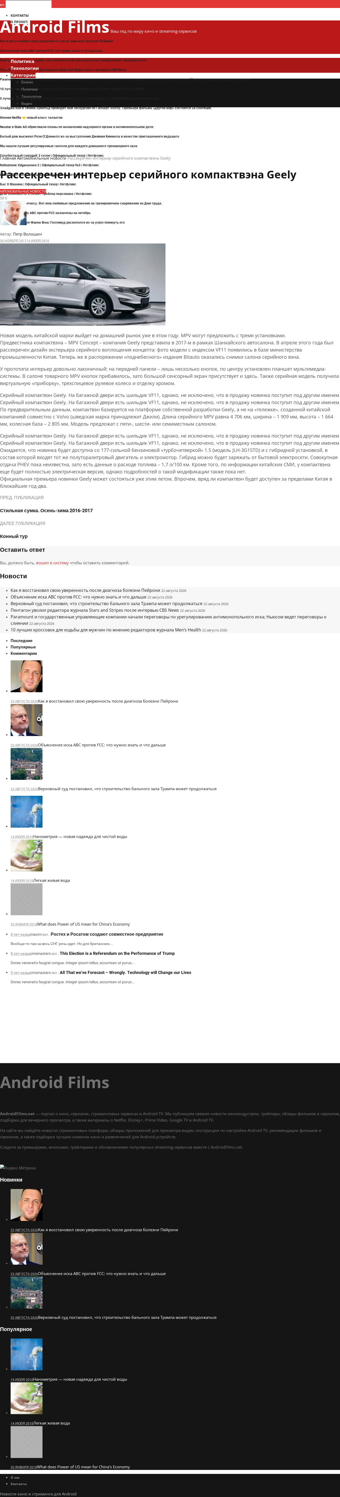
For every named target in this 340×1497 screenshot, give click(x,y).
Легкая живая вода (51, 880)
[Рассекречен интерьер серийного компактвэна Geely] (82, 324)
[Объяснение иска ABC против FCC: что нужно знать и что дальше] (26, 734)
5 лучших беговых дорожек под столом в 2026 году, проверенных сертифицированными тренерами (79, 98)
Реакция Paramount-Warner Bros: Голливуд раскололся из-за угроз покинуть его (62, 222)
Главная (8, 158)
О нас (15, 1477)
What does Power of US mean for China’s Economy (83, 924)
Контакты (19, 1484)
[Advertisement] (159, 1026)
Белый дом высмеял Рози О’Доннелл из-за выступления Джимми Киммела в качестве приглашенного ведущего (89, 136)
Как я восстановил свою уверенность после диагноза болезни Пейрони (56, 41)
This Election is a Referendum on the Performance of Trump (117, 953)
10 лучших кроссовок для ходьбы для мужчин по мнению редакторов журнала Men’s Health (72, 89)
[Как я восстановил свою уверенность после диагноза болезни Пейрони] (26, 690)
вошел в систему (52, 562)
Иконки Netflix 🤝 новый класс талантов (31, 117)
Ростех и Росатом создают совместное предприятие (107, 934)
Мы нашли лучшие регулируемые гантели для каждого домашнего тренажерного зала (68, 146)
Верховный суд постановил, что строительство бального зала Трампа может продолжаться (73, 60)
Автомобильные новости (41, 158)
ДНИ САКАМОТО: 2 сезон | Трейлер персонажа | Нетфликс (46, 193)
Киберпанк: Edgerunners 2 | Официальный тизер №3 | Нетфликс (49, 165)
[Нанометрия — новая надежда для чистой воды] (26, 826)
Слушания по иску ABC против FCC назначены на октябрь (45, 213)
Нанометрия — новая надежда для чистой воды (80, 836)
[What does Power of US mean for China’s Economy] (26, 913)
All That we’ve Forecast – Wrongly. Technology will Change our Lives (125, 972)
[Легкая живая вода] (26, 869)
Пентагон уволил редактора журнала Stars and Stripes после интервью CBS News (63, 69)
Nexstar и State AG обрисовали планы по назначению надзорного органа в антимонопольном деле (77, 127)
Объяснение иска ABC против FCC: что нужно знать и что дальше (51, 50)
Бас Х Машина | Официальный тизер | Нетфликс (38, 184)
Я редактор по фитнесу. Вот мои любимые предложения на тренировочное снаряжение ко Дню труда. (81, 203)
